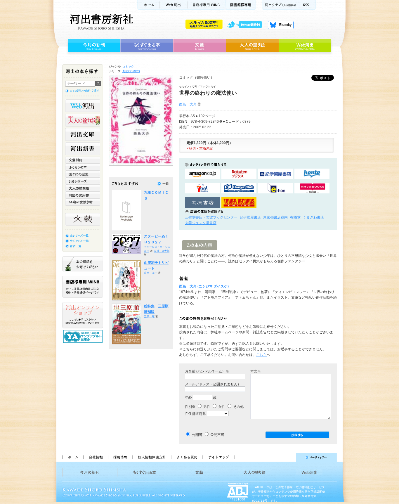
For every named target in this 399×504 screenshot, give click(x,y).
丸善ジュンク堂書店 (200, 223)
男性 (206, 407)
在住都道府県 (195, 414)
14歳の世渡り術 (82, 202)
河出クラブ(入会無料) (280, 5)
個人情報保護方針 (151, 457)
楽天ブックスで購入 (238, 174)
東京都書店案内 (275, 217)
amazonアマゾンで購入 (202, 174)
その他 (238, 407)
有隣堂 (295, 217)
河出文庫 (82, 134)
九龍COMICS (131, 71)
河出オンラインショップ (82, 315)
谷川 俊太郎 (161, 251)
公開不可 (217, 435)
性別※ (190, 407)
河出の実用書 (82, 195)
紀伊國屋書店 (250, 217)
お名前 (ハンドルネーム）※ (207, 371)
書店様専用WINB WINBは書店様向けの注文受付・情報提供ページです (82, 287)
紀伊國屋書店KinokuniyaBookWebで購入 (275, 174)
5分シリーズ (82, 181)
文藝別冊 (82, 160)
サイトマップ (218, 457)
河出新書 (82, 148)
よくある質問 (186, 457)
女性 (221, 407)
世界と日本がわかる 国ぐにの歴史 (82, 174)
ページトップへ (288, 457)
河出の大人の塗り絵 (82, 120)
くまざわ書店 (313, 217)
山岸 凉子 (150, 272)
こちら (261, 355)
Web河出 (173, 5)
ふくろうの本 (82, 167)
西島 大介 (188, 104)
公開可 (197, 435)
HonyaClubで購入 (238, 188)
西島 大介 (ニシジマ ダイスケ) (204, 286)
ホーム (148, 5)
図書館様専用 (241, 5)
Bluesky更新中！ (280, 25)
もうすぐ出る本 (146, 46)
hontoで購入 (311, 174)
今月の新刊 (93, 46)
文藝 (199, 46)
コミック (128, 66)
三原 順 (149, 316)
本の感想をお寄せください (82, 263)
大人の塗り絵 (252, 46)
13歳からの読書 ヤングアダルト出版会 (83, 336)
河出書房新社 (100, 22)
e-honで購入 (275, 188)
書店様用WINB (207, 5)
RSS (307, 5)
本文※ (255, 371)
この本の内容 (199, 245)
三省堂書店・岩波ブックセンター (211, 217)
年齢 (188, 398)
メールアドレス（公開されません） (213, 384)
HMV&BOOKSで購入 (311, 188)
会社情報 (95, 457)
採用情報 (120, 457)
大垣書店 (202, 202)
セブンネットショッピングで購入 (202, 188)
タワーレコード (238, 202)
